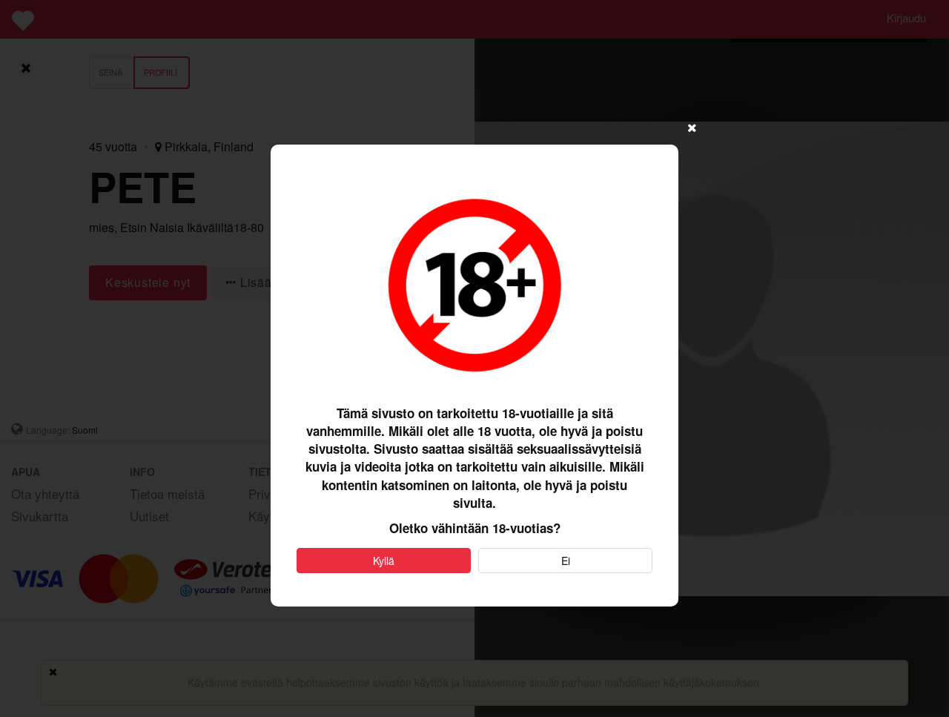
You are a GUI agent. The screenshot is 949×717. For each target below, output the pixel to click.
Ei (565, 560)
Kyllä (383, 560)
